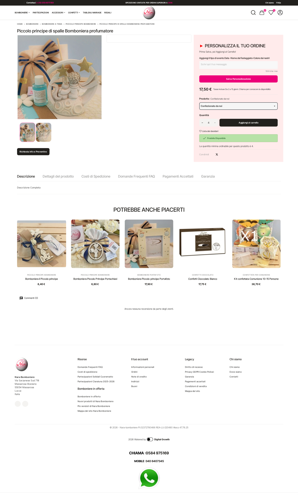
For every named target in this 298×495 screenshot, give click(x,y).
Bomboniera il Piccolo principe (41, 278)
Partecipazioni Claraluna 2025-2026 (96, 381)
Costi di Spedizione (95, 176)
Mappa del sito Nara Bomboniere (94, 411)
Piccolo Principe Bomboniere (41, 275)
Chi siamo (269, 3)
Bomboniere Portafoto (149, 275)
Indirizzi (135, 381)
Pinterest (222, 154)
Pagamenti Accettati (178, 176)
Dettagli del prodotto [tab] (58, 176)
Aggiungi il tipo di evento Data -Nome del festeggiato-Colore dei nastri (234, 58)
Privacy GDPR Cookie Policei (199, 371)
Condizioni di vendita (196, 386)
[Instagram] (20, 3)
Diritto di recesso (194, 367)
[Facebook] (16, 3)
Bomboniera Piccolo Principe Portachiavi (95, 278)
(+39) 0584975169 (45, 2)
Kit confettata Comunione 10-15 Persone (256, 278)
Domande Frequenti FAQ (136, 176)
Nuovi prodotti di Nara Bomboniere (96, 401)
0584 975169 (157, 453)
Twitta (216, 154)
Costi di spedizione (87, 371)
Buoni (134, 386)
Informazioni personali (142, 367)
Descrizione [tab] (26, 176)
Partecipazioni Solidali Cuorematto (95, 376)
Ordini (134, 371)
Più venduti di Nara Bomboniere (94, 406)
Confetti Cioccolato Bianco (202, 278)
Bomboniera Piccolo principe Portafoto (149, 278)
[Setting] (280, 12)
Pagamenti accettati (195, 381)
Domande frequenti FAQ (90, 367)
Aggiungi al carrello (248, 122)
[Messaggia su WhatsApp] (149, 478)
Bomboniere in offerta (89, 396)
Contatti (234, 376)
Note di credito (139, 376)
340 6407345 (155, 461)
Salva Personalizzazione (238, 79)
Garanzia (208, 176)
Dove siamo (236, 371)
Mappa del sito (192, 391)
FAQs (278, 3)
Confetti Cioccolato (202, 275)
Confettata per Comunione (256, 275)
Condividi (211, 154)
